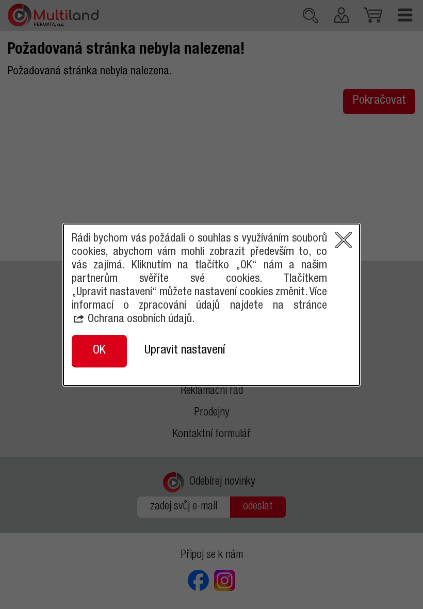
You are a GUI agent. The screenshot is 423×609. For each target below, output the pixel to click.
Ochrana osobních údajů (140, 319)
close (343, 240)
